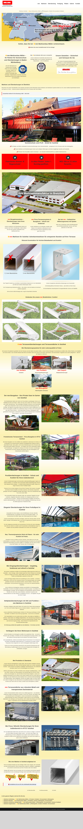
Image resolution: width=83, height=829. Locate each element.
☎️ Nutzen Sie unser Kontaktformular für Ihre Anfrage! (41, 47)
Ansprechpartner (54, 809)
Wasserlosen (8, 76)
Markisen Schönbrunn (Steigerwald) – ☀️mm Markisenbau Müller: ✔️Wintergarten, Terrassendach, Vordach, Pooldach (32, 802)
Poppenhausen (13, 74)
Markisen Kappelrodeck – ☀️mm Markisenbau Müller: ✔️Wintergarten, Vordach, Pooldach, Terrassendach (29, 803)
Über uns (49, 809)
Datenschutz (59, 809)
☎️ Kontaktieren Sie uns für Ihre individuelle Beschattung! (22, 784)
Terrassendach (18, 437)
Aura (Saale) (17, 76)
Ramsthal (24, 74)
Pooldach (25, 485)
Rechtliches (63, 809)
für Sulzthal (54, 790)
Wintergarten (70, 146)
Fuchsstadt (11, 73)
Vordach (21, 573)
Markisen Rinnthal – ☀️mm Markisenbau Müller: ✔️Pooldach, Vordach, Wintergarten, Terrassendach (28, 800)
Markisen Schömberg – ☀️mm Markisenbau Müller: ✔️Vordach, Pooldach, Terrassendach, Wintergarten (29, 799)
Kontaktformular (38, 809)
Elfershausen (23, 76)
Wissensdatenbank (45, 809)
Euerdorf (19, 74)
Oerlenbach (16, 77)
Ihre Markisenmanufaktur (44, 790)
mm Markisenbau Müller (31, 790)
